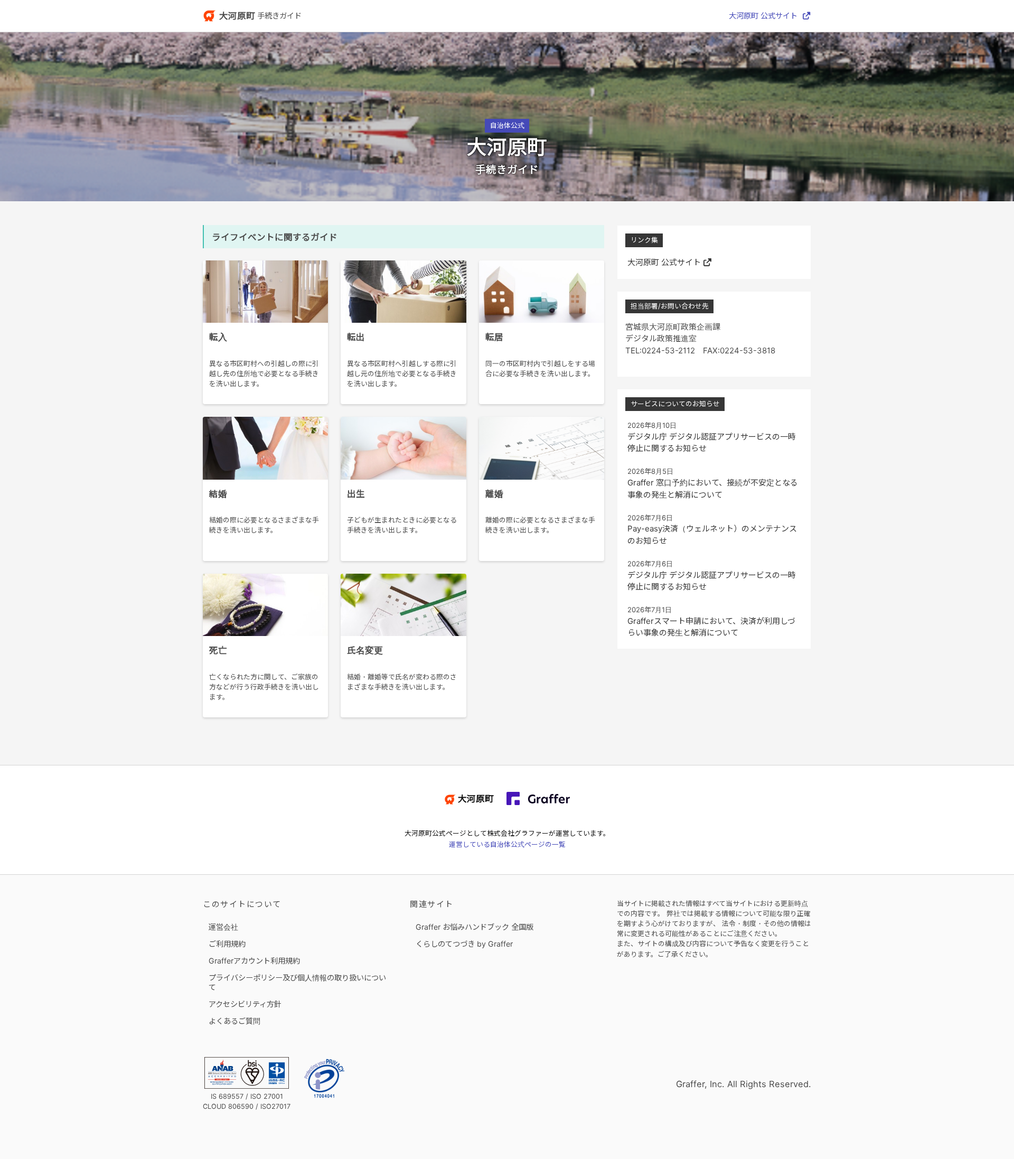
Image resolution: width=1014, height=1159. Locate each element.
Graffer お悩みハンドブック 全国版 (474, 926)
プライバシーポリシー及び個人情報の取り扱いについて (297, 982)
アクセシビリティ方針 (245, 1003)
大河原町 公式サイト (763, 15)
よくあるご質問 (234, 1020)
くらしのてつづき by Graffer (464, 943)
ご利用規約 (227, 943)
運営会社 (223, 926)
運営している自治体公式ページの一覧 (507, 844)
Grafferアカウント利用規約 (254, 960)
